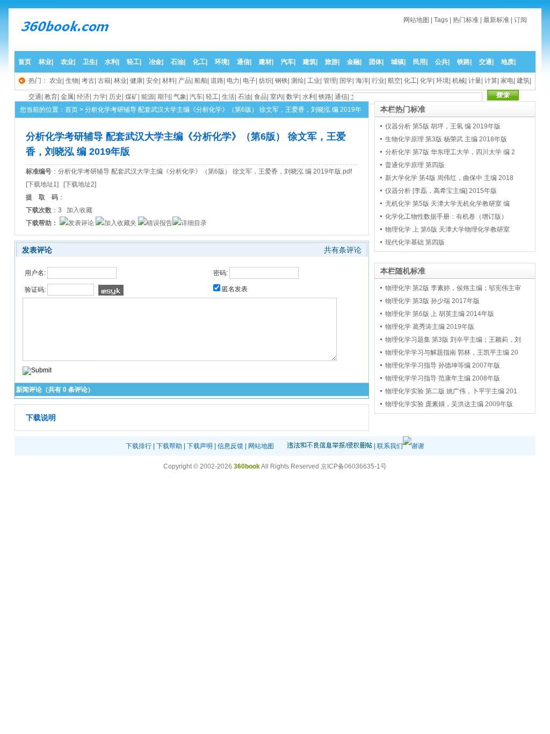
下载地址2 (80, 184)
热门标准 (466, 20)
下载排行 (138, 446)
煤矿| (132, 96)
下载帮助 (169, 446)
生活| (229, 96)
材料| (169, 80)
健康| (137, 80)
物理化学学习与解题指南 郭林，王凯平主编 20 (451, 352)
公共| (442, 62)
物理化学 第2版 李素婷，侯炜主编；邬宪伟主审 (453, 288)
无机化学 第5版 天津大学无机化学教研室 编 (447, 203)
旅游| (332, 62)
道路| (218, 80)
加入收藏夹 (120, 223)
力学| (100, 96)
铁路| (464, 62)
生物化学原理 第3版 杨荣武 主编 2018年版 (446, 139)
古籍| (105, 80)
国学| (346, 80)
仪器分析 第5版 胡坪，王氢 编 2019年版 (443, 126)
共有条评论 (342, 250)
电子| (250, 80)
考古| (89, 80)
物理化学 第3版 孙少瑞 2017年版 (432, 301)
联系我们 (390, 446)
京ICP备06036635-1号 (354, 466)
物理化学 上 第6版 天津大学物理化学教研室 (447, 229)
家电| (508, 80)
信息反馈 (230, 446)
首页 (24, 62)
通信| (244, 62)
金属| (68, 96)
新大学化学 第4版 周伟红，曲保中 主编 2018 (449, 178)
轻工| (134, 62)
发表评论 (81, 223)
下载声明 (200, 446)
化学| (427, 80)
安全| (153, 80)
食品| (261, 96)
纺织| (266, 80)
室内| (277, 96)
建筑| (310, 62)
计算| (491, 80)
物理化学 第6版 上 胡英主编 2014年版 (439, 314)
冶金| (156, 62)
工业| (314, 80)
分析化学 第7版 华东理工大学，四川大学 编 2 (450, 152)
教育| (52, 96)
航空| (395, 80)
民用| (420, 62)
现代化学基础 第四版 (415, 242)
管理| (330, 80)
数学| (293, 96)
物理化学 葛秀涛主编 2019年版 (429, 326)
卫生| (90, 62)
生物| (73, 80)
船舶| (201, 80)
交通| (486, 62)
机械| (459, 80)
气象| (180, 96)
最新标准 (496, 20)
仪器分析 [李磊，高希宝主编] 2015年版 (441, 191)
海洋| (363, 80)
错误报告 (159, 223)
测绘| (298, 80)
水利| (112, 62)
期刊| (164, 96)
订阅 (520, 20)
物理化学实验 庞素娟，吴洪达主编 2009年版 (449, 404)
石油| (178, 62)
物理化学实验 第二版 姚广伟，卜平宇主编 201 (451, 391)
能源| (148, 96)
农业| (68, 62)
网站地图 (416, 20)
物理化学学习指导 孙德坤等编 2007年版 (442, 365)
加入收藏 (79, 210)
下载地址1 (42, 184)
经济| (84, 96)
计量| (475, 80)
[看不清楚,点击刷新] (111, 290)
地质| (508, 62)
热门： (38, 80)
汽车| (288, 62)
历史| (116, 96)
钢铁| (282, 80)
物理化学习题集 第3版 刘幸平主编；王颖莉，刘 (453, 339)
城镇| (398, 62)
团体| (376, 62)
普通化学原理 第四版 (415, 165)
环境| (222, 62)
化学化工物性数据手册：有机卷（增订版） (446, 216)
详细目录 (194, 223)
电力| (234, 80)
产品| (185, 80)
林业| (46, 62)
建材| (266, 62)
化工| (200, 62)
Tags (441, 20)
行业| (379, 80)
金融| (354, 62)
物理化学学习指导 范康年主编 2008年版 (442, 378)
